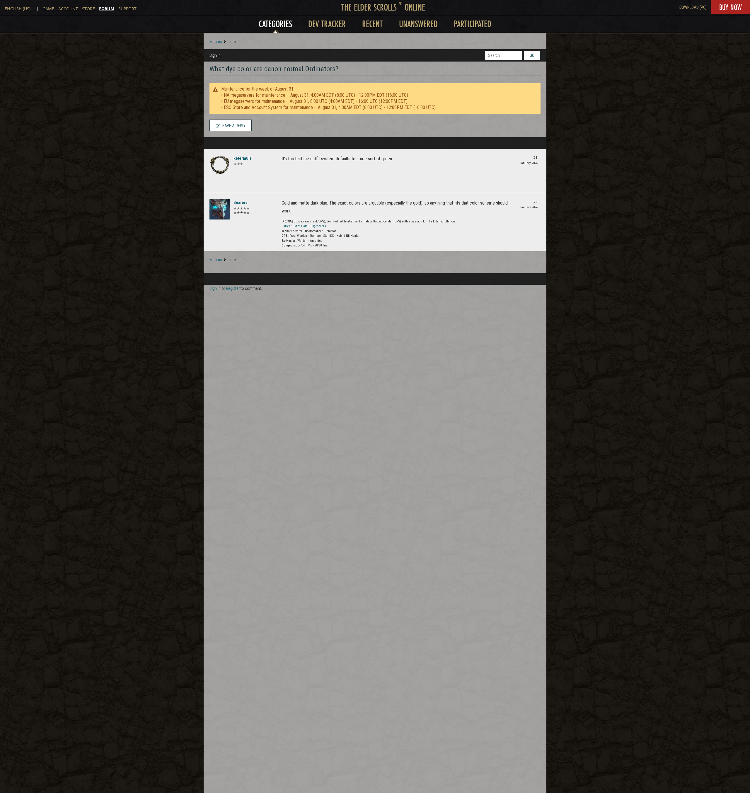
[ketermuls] (219, 165)
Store (88, 8)
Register (233, 288)
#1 (535, 157)
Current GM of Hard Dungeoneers (304, 226)
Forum (106, 8)
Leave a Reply (233, 125)
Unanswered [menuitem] (418, 24)
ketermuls (242, 158)
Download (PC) (693, 7)
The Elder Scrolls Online (383, 7)
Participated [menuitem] (472, 24)
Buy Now (730, 7)
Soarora (240, 202)
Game (48, 8)
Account (68, 8)
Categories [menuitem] (275, 24)
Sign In (215, 55)
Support (127, 8)
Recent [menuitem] (372, 24)
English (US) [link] (17, 8)
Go (532, 55)
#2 (535, 201)
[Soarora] (219, 209)
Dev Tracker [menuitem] (327, 24)
